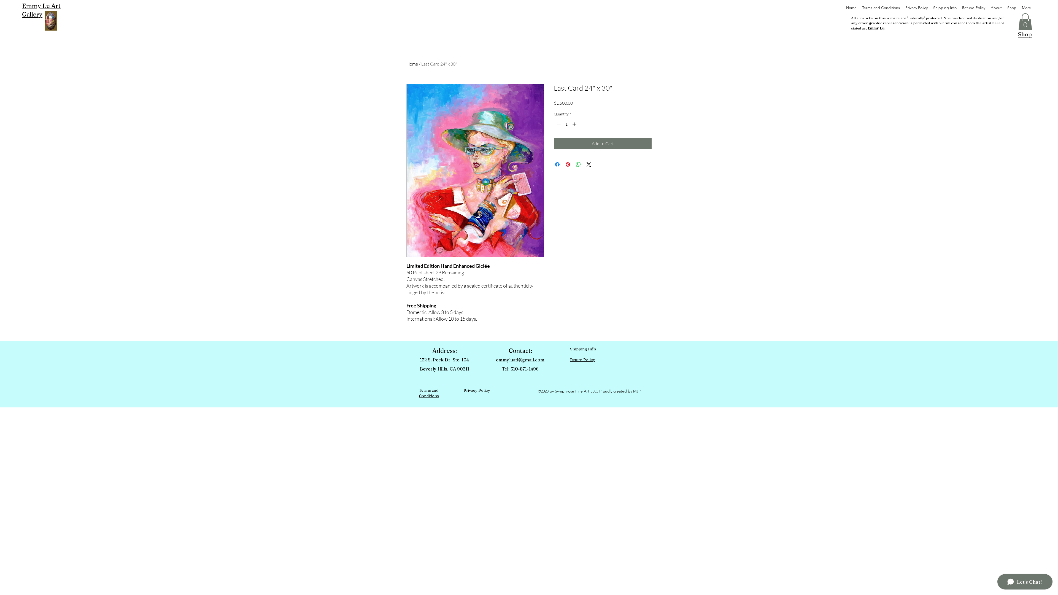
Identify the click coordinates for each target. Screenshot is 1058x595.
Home (412, 64)
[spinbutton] (566, 124)
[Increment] (574, 124)
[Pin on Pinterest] (568, 164)
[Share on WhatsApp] (578, 164)
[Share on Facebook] (557, 164)
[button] (1025, 21)
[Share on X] (588, 164)
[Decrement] (558, 124)
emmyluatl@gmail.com (520, 360)
